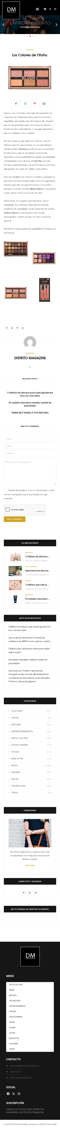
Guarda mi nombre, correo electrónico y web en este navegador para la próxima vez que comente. (29, 494)
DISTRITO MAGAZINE (30, 357)
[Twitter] (25, 103)
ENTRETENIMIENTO (22, 731)
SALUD (28, 581)
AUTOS (15, 718)
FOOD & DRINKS (19, 745)
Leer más (30, 865)
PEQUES (15, 772)
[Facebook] (45, 9)
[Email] (44, 103)
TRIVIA (14, 792)
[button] (37, 9)
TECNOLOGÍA (31, 566)
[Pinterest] (35, 103)
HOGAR (15, 752)
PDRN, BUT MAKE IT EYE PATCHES (30, 412)
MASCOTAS (17, 758)
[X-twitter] (50, 9)
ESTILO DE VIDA (19, 738)
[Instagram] (55, 9)
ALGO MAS (16, 711)
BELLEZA (30, 50)
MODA (14, 765)
